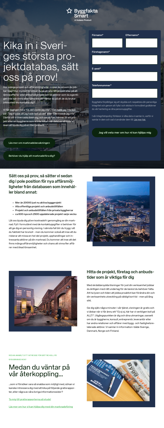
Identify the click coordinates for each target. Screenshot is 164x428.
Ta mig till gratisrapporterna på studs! (30, 399)
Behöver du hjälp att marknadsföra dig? (32, 156)
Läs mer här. (140, 120)
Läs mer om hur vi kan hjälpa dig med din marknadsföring (41, 407)
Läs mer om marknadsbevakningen (29, 143)
